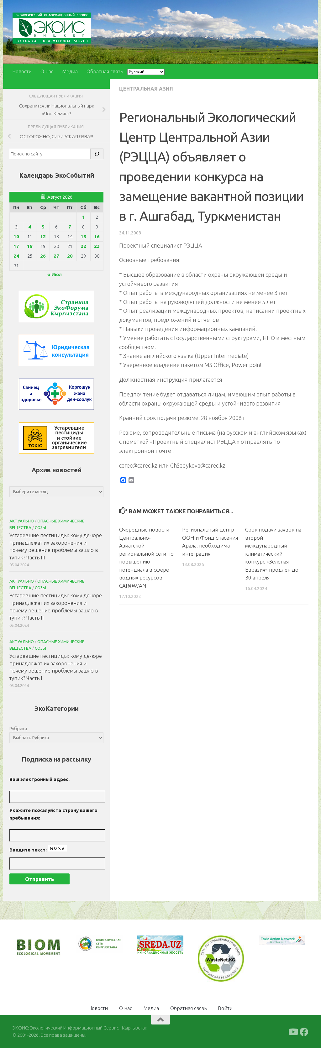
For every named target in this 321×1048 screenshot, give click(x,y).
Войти (225, 1007)
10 (16, 236)
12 (43, 236)
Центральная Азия (146, 89)
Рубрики (18, 728)
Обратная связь (105, 71)
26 (43, 256)
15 (83, 236)
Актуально (21, 521)
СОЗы (40, 527)
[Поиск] (96, 154)
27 (56, 256)
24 (16, 256)
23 (97, 246)
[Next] (110, 948)
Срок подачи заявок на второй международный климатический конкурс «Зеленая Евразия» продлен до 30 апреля (273, 553)
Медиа (70, 71)
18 (30, 246)
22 (83, 246)
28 (70, 256)
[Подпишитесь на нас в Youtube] (292, 1031)
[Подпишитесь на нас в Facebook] (304, 1031)
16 (97, 236)
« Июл (54, 274)
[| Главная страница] (52, 28)
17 (16, 246)
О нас (46, 71)
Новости (22, 71)
